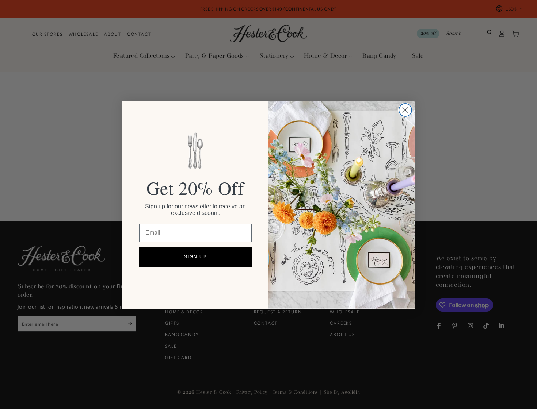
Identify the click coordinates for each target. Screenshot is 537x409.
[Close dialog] (405, 110)
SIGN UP (195, 256)
